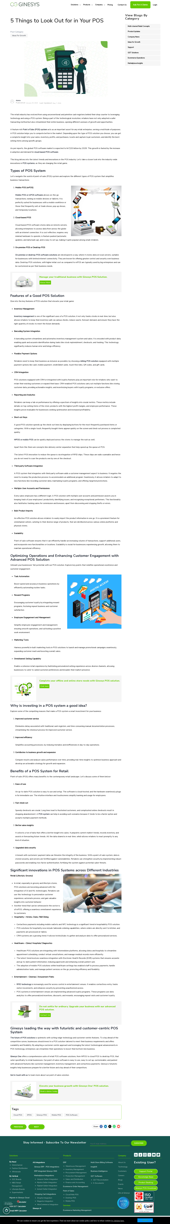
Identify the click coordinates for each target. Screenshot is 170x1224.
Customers (122, 1171)
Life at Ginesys (124, 1193)
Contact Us (122, 5)
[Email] (119, 1126)
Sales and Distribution (74, 1179)
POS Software (71, 1115)
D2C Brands (16, 1179)
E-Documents (98, 1183)
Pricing (110, 5)
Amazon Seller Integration (47, 1179)
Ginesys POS (42, 1115)
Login (155, 5)
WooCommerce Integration (47, 1204)
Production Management (75, 1176)
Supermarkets (17, 1192)
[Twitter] (110, 1126)
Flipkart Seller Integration (47, 1186)
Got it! (145, 1220)
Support (131, 47)
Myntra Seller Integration (47, 1182)
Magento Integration (45, 1201)
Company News (134, 37)
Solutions (74, 4)
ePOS (29, 1115)
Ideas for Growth (19, 35)
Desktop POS (71, 1198)
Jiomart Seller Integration (47, 1189)
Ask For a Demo (140, 4)
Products (86, 4)
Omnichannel (17, 1165)
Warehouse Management (76, 1166)
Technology (122, 1167)
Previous (18, 1127)
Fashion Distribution (20, 1168)
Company (99, 4)
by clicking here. (117, 1221)
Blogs (120, 1180)
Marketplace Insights (135, 63)
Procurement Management (76, 1172)
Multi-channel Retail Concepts (139, 26)
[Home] (24, 3)
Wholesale (16, 1171)
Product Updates (134, 31)
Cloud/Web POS (72, 1194)
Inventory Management (75, 1169)
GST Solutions (133, 53)
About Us (122, 1162)
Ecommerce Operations (136, 58)
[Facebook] (102, 1126)
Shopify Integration (44, 1198)
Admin (18, 100)
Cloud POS (18, 1115)
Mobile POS (56, 1115)
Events (120, 1184)
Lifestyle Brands (18, 1189)
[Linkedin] (106, 1126)
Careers (121, 1175)
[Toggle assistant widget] (6, 1210)
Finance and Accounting (75, 1182)
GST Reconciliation (100, 1180)
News (120, 1188)
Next (36, 1127)
